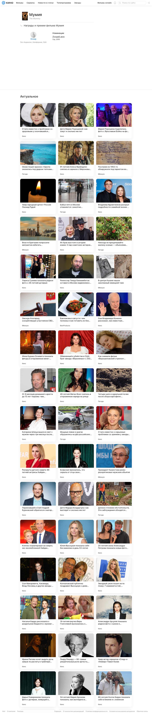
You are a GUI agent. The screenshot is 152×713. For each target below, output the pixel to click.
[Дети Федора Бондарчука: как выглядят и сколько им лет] (76, 499)
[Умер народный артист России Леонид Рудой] (38, 196)
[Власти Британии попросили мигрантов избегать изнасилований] (38, 234)
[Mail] (3, 3)
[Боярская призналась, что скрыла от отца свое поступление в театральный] (76, 462)
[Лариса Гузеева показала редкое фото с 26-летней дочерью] (38, 272)
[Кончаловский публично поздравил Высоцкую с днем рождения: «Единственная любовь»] (76, 575)
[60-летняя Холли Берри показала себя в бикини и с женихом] (114, 689)
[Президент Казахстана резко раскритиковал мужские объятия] (114, 462)
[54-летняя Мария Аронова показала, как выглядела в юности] (76, 689)
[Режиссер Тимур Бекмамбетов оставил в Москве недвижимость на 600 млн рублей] (76, 272)
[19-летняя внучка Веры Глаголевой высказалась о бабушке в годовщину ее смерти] (76, 613)
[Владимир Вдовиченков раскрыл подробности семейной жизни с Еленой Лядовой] (114, 196)
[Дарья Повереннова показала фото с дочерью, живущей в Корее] (38, 689)
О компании (11, 711)
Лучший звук (58, 36)
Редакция (57, 711)
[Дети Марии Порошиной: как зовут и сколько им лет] (76, 121)
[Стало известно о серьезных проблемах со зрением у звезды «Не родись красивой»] (114, 424)
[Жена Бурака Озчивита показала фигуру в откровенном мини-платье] (38, 348)
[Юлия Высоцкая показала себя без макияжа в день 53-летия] (76, 537)
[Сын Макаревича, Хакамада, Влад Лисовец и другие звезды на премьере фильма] (38, 575)
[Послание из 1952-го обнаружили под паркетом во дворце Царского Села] (114, 159)
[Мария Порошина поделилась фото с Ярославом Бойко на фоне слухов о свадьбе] (114, 121)
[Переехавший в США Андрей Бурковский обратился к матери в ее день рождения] (38, 499)
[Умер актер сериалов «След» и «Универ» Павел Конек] (114, 651)
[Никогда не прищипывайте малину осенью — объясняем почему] (114, 234)
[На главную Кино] (9, 3)
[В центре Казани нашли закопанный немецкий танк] (114, 272)
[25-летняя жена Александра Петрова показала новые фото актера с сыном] (114, 537)
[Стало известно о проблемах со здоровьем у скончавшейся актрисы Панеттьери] (38, 121)
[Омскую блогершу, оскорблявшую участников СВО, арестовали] (38, 310)
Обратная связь (142, 711)
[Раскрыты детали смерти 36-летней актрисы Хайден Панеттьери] (38, 462)
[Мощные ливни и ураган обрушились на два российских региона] (76, 424)
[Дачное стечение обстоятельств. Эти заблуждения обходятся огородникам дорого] (114, 499)
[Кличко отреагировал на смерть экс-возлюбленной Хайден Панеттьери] (38, 537)
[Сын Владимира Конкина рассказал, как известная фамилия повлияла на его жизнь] (114, 310)
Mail (3, 711)
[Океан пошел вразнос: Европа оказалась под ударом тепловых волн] (38, 159)
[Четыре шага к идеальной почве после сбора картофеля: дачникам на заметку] (114, 386)
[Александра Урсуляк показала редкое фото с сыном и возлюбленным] (114, 613)
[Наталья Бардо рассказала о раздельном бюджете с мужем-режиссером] (38, 613)
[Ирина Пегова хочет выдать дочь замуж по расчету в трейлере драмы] (38, 651)
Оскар (33, 39)
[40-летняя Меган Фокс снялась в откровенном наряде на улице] (76, 386)
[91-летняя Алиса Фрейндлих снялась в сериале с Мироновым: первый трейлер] (76, 159)
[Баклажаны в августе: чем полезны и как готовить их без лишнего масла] (76, 310)
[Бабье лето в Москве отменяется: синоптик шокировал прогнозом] (76, 196)
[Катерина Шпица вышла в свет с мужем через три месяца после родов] (38, 424)
